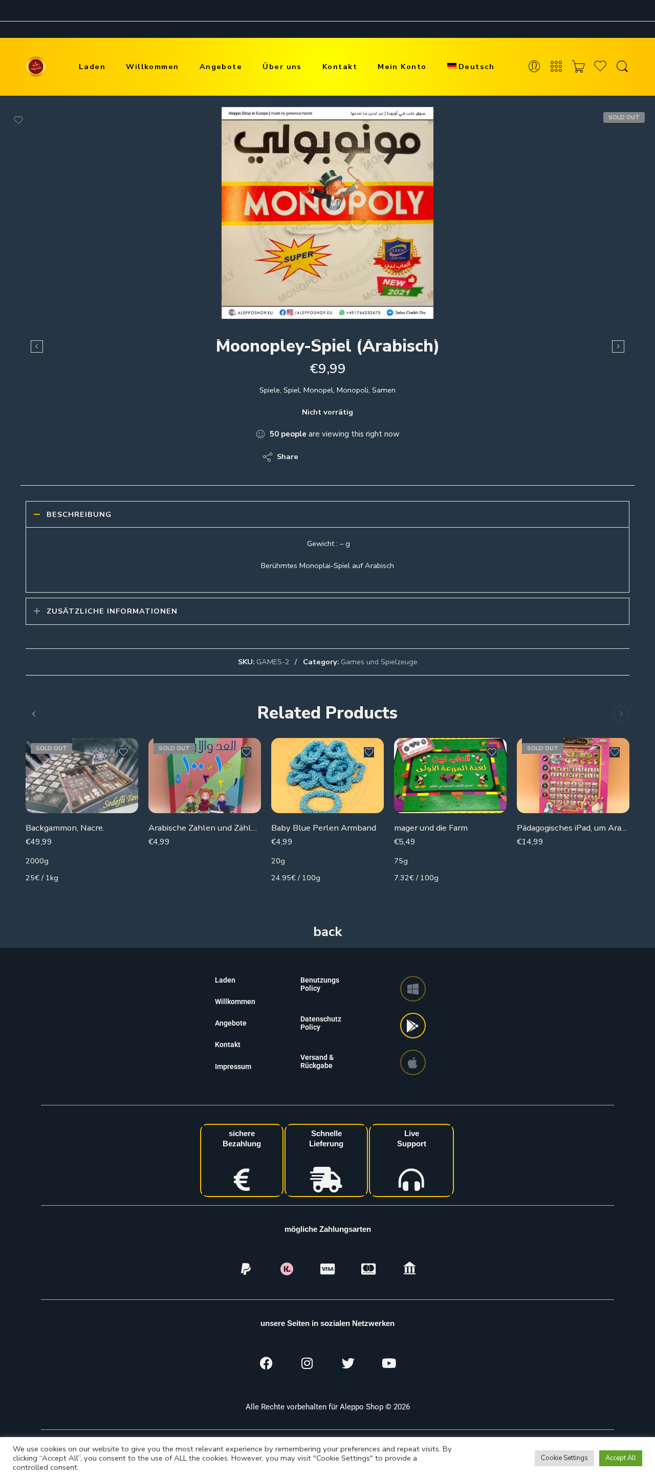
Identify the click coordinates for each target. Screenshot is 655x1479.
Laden (92, 66)
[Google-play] (413, 1025)
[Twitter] (348, 1363)
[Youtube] (389, 1363)
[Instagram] (307, 1363)
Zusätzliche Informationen (112, 611)
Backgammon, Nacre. (65, 828)
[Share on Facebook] (335, 457)
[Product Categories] (556, 66)
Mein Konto (402, 66)
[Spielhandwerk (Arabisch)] (37, 346)
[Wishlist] (18, 120)
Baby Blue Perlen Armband (323, 828)
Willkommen (152, 66)
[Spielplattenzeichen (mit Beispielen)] (618, 346)
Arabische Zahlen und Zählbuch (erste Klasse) (204, 828)
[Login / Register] (534, 66)
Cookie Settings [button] (564, 1458)
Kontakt (339, 66)
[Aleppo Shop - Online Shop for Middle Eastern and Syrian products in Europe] (36, 66)
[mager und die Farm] (450, 775)
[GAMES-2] (327, 213)
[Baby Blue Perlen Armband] (327, 775)
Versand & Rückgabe (317, 1061)
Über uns (282, 66)
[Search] (622, 67)
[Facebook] (266, 1363)
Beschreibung (79, 514)
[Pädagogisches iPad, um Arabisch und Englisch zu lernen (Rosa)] (573, 775)
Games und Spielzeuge (379, 662)
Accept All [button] (620, 1458)
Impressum (233, 1066)
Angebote (221, 66)
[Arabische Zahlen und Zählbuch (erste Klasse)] (204, 775)
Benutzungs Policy (319, 984)
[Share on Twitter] (315, 457)
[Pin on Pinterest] (356, 457)
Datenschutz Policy (320, 1023)
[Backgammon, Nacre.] (82, 775)
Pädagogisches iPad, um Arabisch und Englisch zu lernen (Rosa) (573, 828)
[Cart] (578, 66)
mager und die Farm (431, 828)
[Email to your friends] (376, 457)
